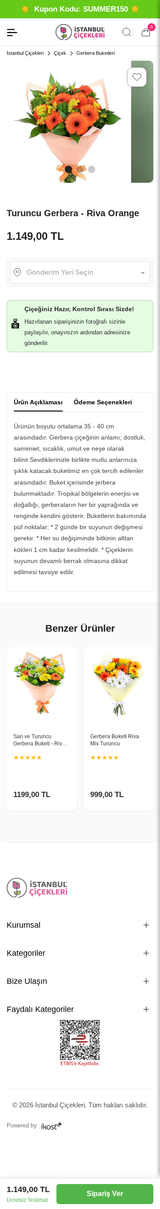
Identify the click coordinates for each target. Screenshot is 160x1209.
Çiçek (60, 53)
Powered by (23, 1125)
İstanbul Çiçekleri (25, 53)
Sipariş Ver (105, 1193)
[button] (137, 77)
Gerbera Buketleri (95, 53)
